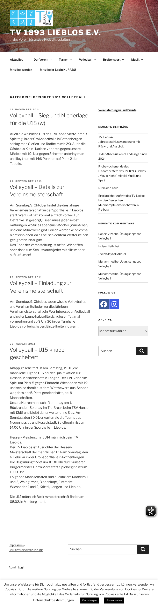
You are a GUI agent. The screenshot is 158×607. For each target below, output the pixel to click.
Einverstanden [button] (114, 600)
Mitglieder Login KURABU (58, 69)
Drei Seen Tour (108, 188)
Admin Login (17, 567)
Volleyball (85, 59)
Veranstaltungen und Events (117, 110)
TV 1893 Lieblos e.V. (55, 32)
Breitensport (112, 59)
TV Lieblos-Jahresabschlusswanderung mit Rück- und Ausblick (119, 141)
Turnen (63, 59)
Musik (135, 59)
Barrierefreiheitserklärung (26, 550)
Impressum (16, 545)
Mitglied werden (21, 69)
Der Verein (41, 59)
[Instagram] (114, 304)
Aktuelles (16, 59)
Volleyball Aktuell (115, 254)
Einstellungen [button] (89, 600)
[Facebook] (104, 304)
